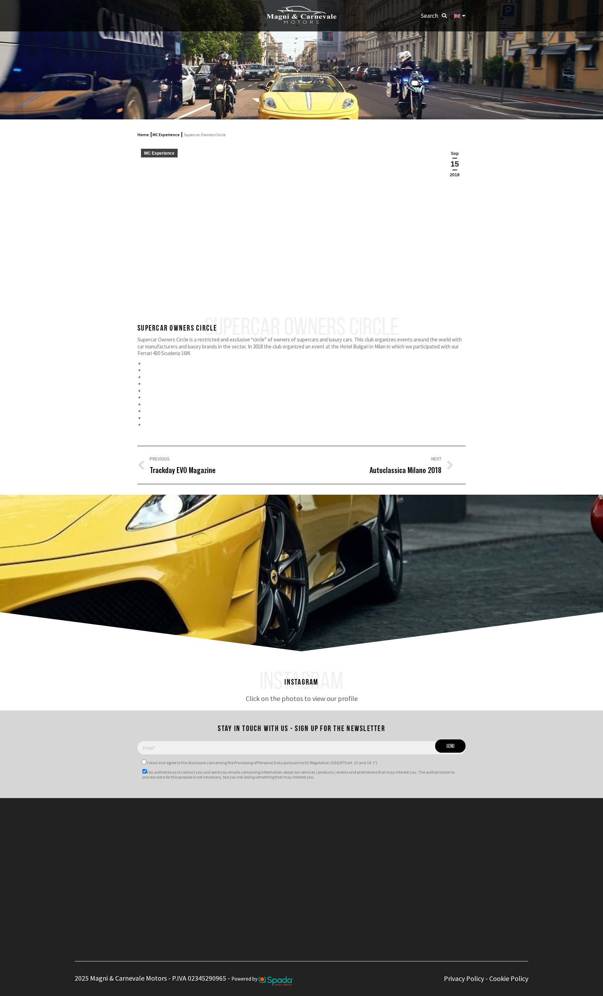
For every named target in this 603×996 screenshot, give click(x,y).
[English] (460, 16)
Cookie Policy (508, 978)
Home (143, 134)
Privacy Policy (464, 978)
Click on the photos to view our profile (302, 698)
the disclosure (193, 762)
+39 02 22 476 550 (263, 833)
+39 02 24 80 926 (262, 841)
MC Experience (166, 134)
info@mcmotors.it (272, 860)
